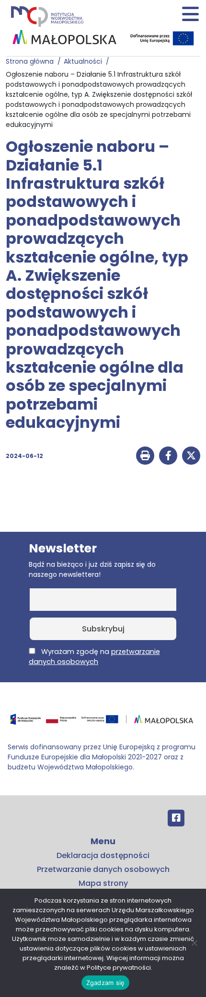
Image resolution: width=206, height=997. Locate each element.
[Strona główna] (46, 16)
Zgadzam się (105, 982)
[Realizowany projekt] (163, 38)
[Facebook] (176, 818)
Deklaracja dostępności (103, 855)
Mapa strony (103, 883)
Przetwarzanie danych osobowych (103, 869)
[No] (194, 943)
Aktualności (85, 61)
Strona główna (31, 61)
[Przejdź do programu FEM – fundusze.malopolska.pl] (103, 722)
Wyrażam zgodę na (94, 656)
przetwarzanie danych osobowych (94, 656)
